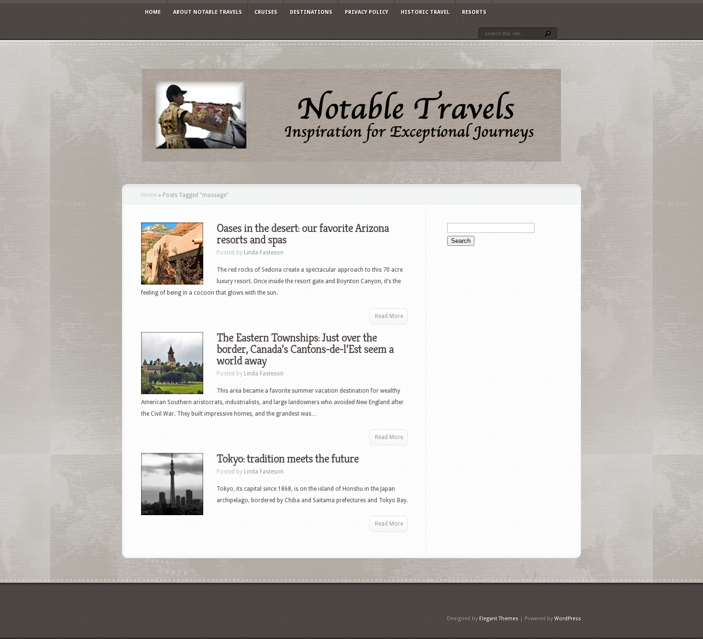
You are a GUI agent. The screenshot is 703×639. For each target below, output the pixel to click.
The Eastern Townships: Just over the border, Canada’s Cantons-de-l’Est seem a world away (305, 349)
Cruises (265, 12)
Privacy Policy (366, 12)
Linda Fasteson (264, 252)
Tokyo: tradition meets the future (288, 459)
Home (153, 12)
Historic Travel (425, 12)
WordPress (567, 619)
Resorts (474, 12)
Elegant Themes (498, 619)
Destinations (311, 12)
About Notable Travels (207, 12)
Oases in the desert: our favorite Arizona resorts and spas (303, 234)
